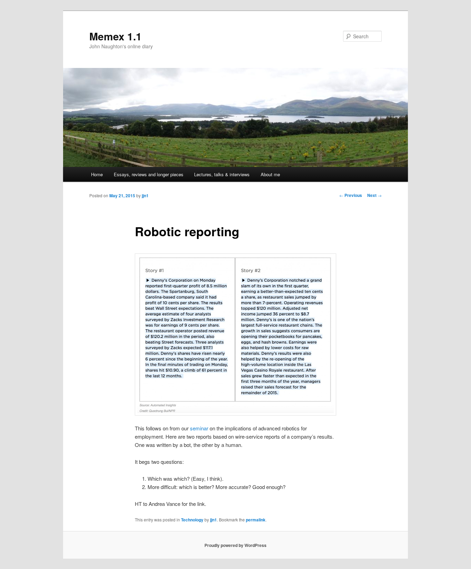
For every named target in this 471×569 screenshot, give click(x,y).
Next (374, 195)
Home (97, 174)
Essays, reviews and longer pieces (148, 174)
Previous (350, 195)
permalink (255, 520)
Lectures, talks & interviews (222, 174)
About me (270, 174)
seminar (199, 428)
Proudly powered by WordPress (235, 545)
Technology (192, 520)
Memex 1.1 (115, 36)
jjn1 (145, 195)
